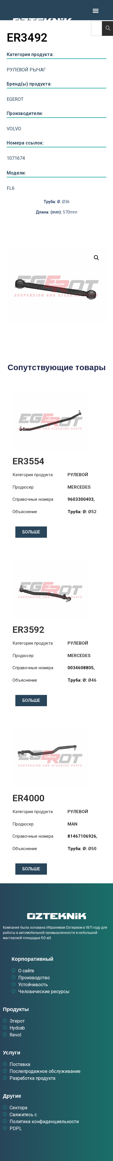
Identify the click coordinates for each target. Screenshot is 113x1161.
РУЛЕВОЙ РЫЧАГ (26, 70)
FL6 (10, 188)
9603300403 (81, 499)
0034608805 (81, 667)
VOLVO (14, 128)
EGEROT (15, 99)
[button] (96, 10)
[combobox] (96, 28)
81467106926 (82, 836)
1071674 (16, 158)
